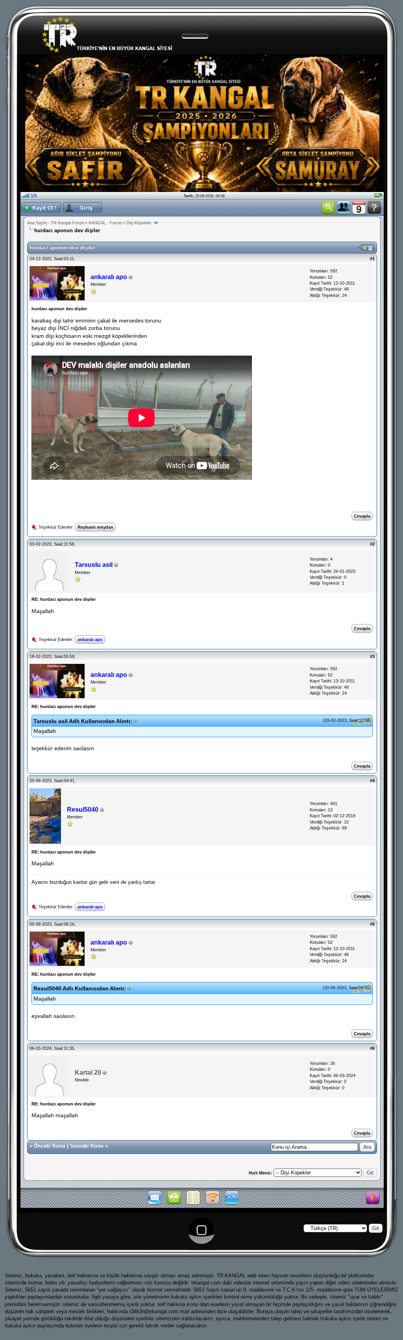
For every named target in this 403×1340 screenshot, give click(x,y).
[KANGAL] (174, 1203)
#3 (372, 656)
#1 (372, 258)
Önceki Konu (49, 1146)
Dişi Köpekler (139, 222)
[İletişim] (155, 1203)
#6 (372, 1048)
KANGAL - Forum (105, 222)
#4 (372, 780)
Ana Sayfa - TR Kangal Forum (56, 222)
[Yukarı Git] (373, 1198)
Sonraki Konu (87, 1146)
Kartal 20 (88, 1072)
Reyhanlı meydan (95, 527)
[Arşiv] (193, 1203)
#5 (372, 924)
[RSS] (212, 1203)
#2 (372, 544)
